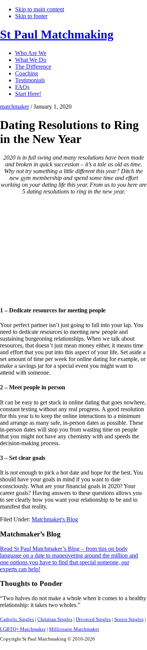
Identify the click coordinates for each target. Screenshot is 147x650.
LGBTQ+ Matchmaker (23, 629)
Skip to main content (39, 9)
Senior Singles (129, 619)
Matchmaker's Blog (55, 519)
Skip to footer (31, 16)
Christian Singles (54, 619)
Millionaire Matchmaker (74, 629)
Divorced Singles (93, 619)
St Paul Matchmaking (56, 34)
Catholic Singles (17, 619)
